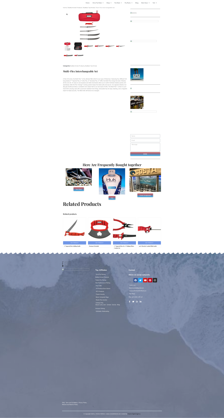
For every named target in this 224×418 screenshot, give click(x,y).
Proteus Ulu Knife (94, 246)
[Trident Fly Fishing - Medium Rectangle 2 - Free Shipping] (131, 88)
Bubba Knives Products (75, 7)
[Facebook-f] (130, 302)
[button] (98, 3)
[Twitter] (140, 280)
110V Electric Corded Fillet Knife (148, 246)
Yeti (154, 3)
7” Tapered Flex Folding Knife (72, 246)
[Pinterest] (150, 280)
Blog (136, 3)
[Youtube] (145, 280)
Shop (108, 3)
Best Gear (144, 3)
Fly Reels (128, 3)
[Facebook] (135, 280)
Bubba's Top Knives (89, 7)
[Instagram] (155, 280)
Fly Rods (117, 3)
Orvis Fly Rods (97, 3)
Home (88, 3)
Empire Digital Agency (134, 414)
